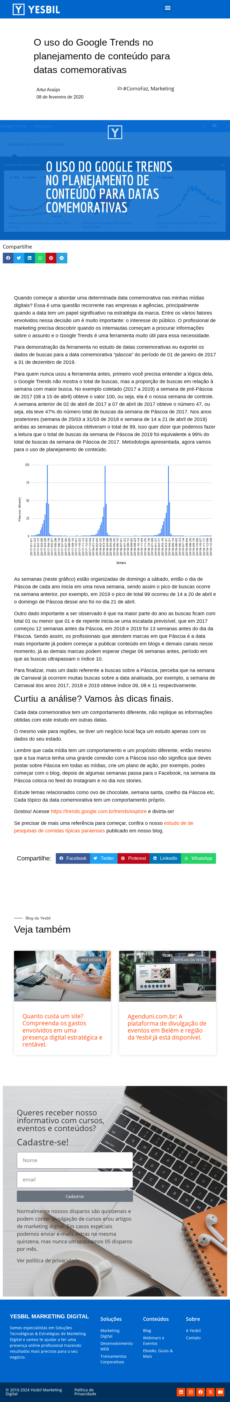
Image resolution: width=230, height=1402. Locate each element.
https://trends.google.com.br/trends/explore (99, 811)
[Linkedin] (181, 1392)
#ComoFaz (135, 88)
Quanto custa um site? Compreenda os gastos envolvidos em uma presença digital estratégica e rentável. (62, 1030)
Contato (193, 1337)
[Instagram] (191, 1392)
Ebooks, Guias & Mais (158, 1353)
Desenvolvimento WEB (116, 1346)
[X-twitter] (210, 1392)
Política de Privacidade (85, 1391)
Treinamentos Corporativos (113, 1359)
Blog (147, 1330)
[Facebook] (200, 1392)
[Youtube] (220, 1392)
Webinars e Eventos (153, 1340)
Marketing (162, 88)
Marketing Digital (109, 1333)
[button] (167, 7)
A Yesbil (193, 1330)
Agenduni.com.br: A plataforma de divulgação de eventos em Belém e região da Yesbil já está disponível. (167, 1026)
